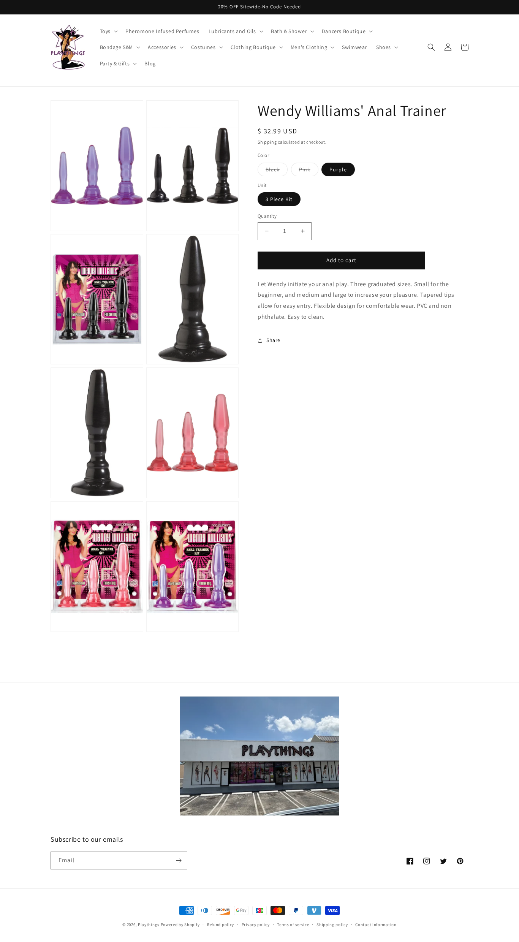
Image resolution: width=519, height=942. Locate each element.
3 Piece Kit (279, 199)
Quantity (267, 216)
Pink (308, 171)
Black (277, 171)
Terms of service (293, 924)
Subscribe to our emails (87, 839)
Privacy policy (256, 924)
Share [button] (273, 340)
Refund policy (220, 924)
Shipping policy (332, 924)
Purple (338, 169)
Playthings (149, 924)
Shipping (267, 142)
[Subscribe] (178, 860)
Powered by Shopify (180, 924)
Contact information (375, 924)
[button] (108, 31)
